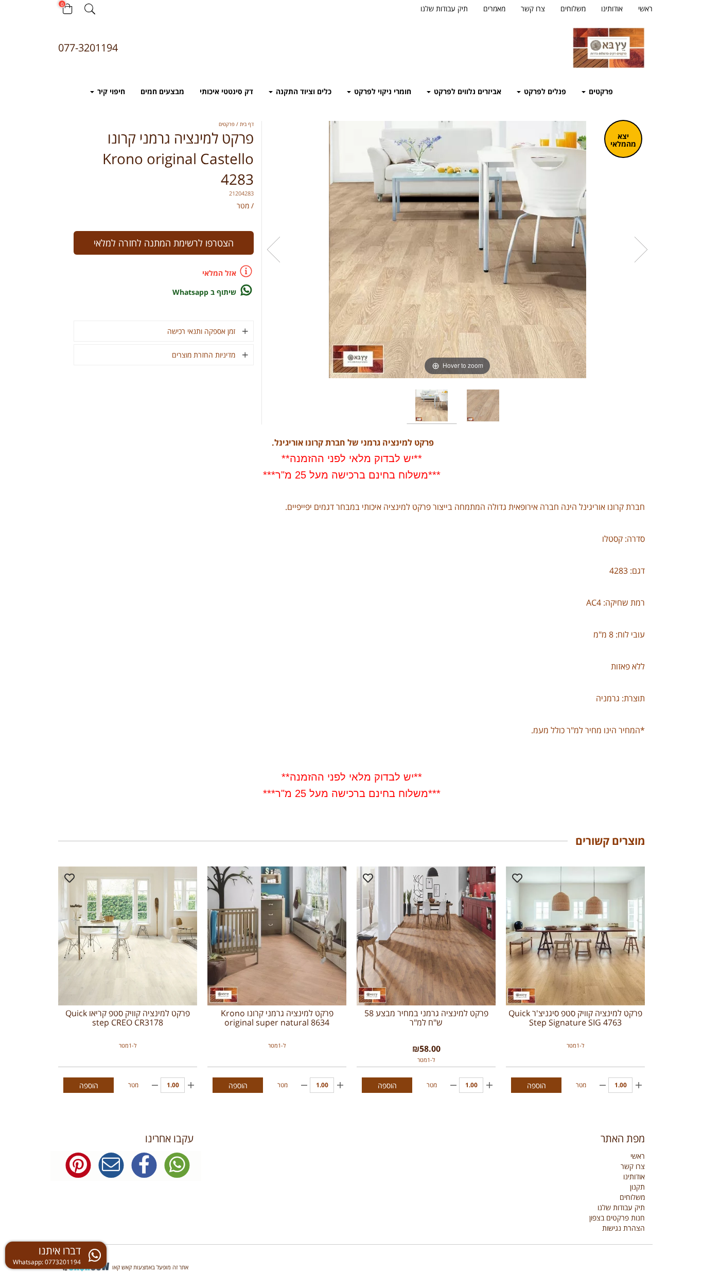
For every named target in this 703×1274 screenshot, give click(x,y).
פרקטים (600, 91)
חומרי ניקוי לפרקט (381, 91)
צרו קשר (533, 8)
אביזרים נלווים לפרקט (466, 91)
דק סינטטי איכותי (226, 91)
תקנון (637, 1187)
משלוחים (573, 8)
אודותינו (612, 8)
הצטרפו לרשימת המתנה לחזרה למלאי (164, 243)
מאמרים (494, 8)
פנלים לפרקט (544, 91)
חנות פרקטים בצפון (617, 1218)
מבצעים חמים (162, 91)
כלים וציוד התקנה (302, 91)
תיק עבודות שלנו (444, 8)
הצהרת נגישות (623, 1228)
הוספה (536, 1085)
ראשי (645, 8)
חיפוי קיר (110, 91)
